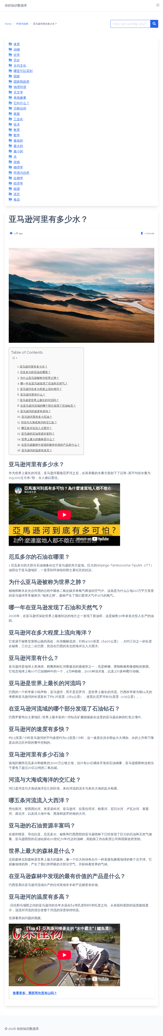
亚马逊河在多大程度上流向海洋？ (41, 389)
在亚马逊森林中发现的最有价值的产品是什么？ (50, 444)
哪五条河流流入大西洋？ (36, 428)
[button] (158, 5)
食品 (17, 199)
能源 (17, 189)
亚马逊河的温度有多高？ (36, 450)
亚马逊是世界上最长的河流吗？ (39, 400)
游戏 (17, 162)
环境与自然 (22, 23)
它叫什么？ (21, 103)
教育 (17, 130)
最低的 (18, 140)
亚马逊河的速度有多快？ (35, 411)
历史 (17, 60)
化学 (17, 55)
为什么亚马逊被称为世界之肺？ (39, 377)
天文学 (18, 92)
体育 (17, 44)
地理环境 (20, 87)
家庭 (17, 114)
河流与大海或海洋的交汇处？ (39, 422)
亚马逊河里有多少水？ (34, 366)
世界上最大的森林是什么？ (38, 439)
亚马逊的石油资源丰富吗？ (38, 433)
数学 (17, 135)
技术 (17, 124)
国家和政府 (21, 82)
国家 (17, 76)
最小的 (18, 151)
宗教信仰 (20, 108)
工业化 (18, 119)
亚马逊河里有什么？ (32, 394)
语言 (17, 194)
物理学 (18, 167)
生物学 (18, 178)
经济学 (18, 183)
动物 (17, 49)
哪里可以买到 (23, 71)
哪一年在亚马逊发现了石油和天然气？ (44, 383)
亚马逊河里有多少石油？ (36, 416)
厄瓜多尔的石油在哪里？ (35, 372)
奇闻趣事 (20, 98)
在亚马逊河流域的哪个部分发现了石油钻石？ (48, 405)
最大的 (18, 146)
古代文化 (20, 65)
